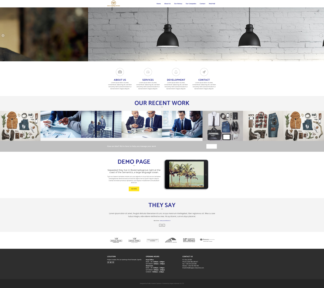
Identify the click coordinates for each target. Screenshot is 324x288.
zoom (16, 131)
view (24, 131)
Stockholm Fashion (223, 121)
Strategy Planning (182, 119)
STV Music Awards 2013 (20, 121)
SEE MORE (162, 42)
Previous (160, 225)
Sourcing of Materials (142, 119)
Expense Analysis (101, 119)
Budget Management (61, 119)
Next (163, 225)
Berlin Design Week (263, 121)
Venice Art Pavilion (303, 121)
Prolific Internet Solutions (154, 283)
